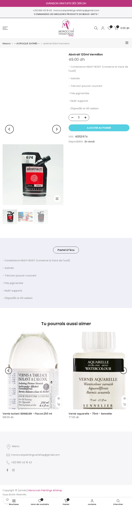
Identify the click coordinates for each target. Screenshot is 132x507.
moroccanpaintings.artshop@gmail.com (76, 10)
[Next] (56, 129)
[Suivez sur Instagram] (13, 470)
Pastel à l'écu (66, 250)
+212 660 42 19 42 (42, 10)
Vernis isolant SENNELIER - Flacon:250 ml (27, 413)
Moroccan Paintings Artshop (45, 490)
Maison (7, 43)
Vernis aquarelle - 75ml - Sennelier (90, 413)
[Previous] (9, 129)
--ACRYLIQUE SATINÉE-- (27, 43)
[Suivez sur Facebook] (7, 470)
